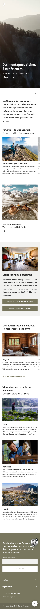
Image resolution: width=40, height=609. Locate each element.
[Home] (3, 5)
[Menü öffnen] (35, 604)
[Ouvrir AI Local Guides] (34, 542)
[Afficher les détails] (36, 539)
